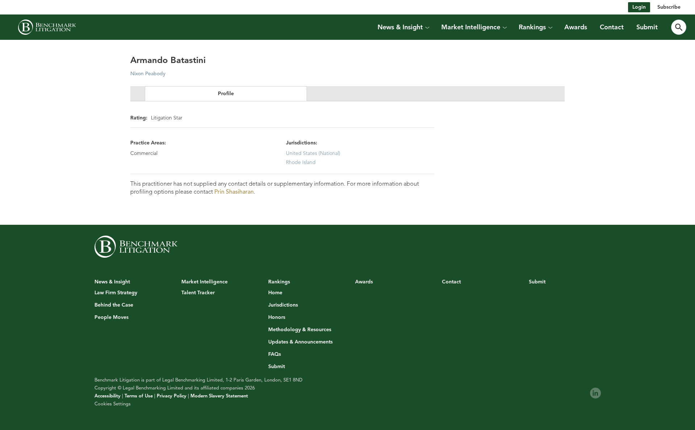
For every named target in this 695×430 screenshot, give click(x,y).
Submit (647, 27)
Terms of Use (139, 396)
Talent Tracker (198, 292)
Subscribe (669, 7)
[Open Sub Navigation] (427, 27)
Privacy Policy (171, 396)
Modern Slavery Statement (219, 396)
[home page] (47, 27)
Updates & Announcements (300, 342)
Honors (276, 317)
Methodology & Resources (299, 329)
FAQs (274, 354)
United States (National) (313, 153)
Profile (226, 93)
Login (639, 7)
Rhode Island (301, 162)
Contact (612, 27)
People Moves (111, 317)
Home (275, 292)
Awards (575, 27)
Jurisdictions (283, 305)
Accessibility (107, 396)
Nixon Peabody (147, 74)
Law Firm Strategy (115, 292)
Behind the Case (113, 305)
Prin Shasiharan (234, 191)
